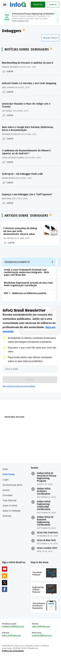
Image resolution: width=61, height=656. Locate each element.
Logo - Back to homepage (18, 4)
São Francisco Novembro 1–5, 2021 (43, 456)
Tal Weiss (8, 238)
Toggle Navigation (4, 4)
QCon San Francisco (47, 532)
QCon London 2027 (47, 548)
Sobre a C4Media (11, 510)
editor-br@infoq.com (11, 635)
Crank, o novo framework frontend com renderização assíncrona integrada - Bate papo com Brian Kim (26, 272)
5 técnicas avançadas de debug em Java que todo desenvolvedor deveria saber (20, 231)
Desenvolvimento (17, 262)
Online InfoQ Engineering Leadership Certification (43, 505)
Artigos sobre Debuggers (26, 215)
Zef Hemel (7, 111)
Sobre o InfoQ (10, 505)
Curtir (10, 71)
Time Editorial (9, 500)
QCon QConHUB (23, 423)
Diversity (7, 516)
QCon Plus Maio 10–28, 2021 (15, 455)
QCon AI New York (46, 540)
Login (6, 479)
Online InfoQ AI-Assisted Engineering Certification (45, 521)
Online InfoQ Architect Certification (43, 491)
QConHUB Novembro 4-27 (14, 450)
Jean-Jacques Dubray (13, 157)
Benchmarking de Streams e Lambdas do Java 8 (27, 62)
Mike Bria (6, 198)
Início (5, 469)
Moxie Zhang (8, 178)
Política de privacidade (13, 651)
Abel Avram (8, 87)
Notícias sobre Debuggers (27, 49)
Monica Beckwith (11, 67)
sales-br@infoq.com (41, 626)
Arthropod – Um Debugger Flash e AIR (22, 174)
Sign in (53, 4)
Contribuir (8, 495)
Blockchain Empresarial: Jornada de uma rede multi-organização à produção (28, 284)
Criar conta (9, 474)
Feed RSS (24, 30)
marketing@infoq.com (42, 635)
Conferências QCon (12, 485)
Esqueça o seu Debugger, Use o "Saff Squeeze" (27, 194)
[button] (30, 379)
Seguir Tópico (50, 38)
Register (38, 4)
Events (6, 490)
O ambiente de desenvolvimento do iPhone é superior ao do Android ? (26, 152)
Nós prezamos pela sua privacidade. (19, 386)
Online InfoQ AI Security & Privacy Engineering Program (46, 477)
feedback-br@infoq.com (13, 626)
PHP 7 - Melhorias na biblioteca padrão (25, 293)
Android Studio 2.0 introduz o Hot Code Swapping (29, 83)
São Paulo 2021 (37, 450)
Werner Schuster (11, 134)
